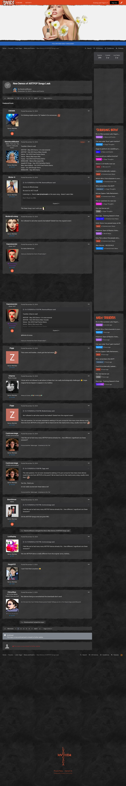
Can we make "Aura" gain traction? (108, 141)
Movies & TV (107, 167)
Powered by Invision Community (63, 773)
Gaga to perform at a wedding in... (108, 148)
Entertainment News (109, 174)
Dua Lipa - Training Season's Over (107, 215)
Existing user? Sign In (100, 3)
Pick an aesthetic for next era (106, 200)
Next (35, 98)
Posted (29, 111)
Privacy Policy (58, 771)
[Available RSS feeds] (121, 654)
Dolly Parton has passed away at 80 (108, 223)
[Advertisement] (47, 65)
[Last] (40, 98)
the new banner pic (102, 208)
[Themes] (121, 3)
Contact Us (68, 771)
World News (107, 233)
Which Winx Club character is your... (108, 178)
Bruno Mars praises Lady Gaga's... (107, 134)
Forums (19, 3)
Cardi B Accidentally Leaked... (106, 171)
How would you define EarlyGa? (107, 156)
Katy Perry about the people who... (108, 238)
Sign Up (114, 3)
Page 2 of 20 (47, 98)
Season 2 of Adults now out (105, 163)
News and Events (38, 91)
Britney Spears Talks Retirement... (107, 193)
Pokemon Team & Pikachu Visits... (107, 230)
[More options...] (89, 111)
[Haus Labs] (63, 23)
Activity (28, 3)
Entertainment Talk (110, 181)
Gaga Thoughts (109, 144)
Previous (10, 98)
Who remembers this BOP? (105, 186)
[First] (5, 98)
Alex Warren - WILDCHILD (105, 245)
